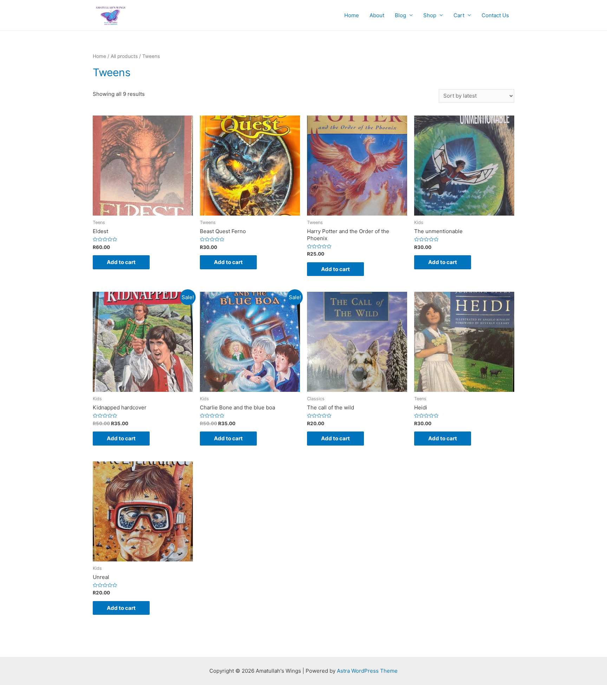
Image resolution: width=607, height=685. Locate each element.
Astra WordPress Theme (367, 670)
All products (124, 56)
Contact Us (495, 15)
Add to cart (121, 262)
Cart (458, 15)
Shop (429, 15)
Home (351, 15)
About (377, 15)
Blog (400, 15)
